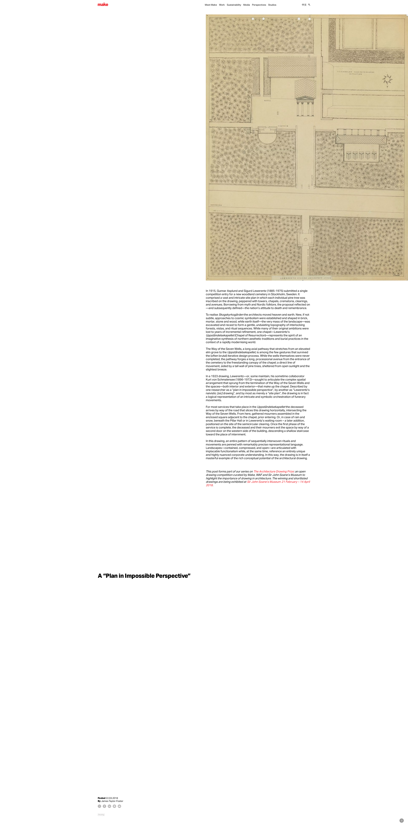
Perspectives (259, 5)
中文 (304, 5)
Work (222, 5)
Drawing (101, 814)
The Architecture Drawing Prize (274, 471)
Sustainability (234, 5)
